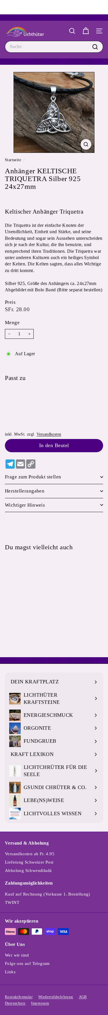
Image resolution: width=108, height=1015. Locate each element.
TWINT (12, 902)
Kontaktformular (19, 997)
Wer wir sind (17, 955)
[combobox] (54, 46)
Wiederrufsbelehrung (55, 997)
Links (10, 972)
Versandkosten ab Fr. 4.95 (29, 853)
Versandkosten (49, 434)
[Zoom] (86, 144)
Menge (12, 322)
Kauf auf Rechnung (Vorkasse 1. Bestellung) (47, 894)
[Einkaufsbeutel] (85, 30)
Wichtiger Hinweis (25, 505)
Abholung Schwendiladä (28, 870)
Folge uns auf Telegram (27, 963)
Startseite (13, 160)
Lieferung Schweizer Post (29, 862)
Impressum (40, 1003)
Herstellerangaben (24, 491)
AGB (83, 997)
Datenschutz (15, 1003)
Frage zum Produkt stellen (33, 477)
